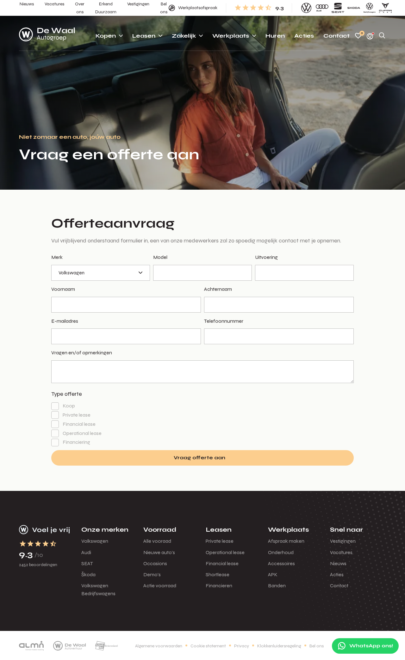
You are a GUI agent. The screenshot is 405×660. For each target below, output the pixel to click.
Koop (69, 406)
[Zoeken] (382, 36)
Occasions (155, 563)
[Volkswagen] (306, 8)
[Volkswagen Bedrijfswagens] (369, 8)
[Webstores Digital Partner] (47, 36)
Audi (86, 552)
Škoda (88, 574)
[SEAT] (338, 8)
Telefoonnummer (223, 321)
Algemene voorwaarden (158, 646)
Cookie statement (208, 646)
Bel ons (316, 646)
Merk (57, 257)
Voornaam (63, 289)
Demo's (152, 574)
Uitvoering (266, 257)
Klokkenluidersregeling (279, 646)
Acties (337, 574)
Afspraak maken (286, 541)
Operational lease (82, 433)
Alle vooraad (157, 541)
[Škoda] (353, 8)
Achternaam (218, 289)
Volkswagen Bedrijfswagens (98, 589)
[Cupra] (385, 8)
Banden (277, 586)
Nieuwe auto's (159, 552)
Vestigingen (343, 541)
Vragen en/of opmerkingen (81, 353)
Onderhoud (281, 552)
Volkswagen (94, 541)
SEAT (87, 563)
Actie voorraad (159, 586)
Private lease (76, 415)
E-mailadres (64, 321)
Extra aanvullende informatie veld (64, 232)
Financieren (219, 586)
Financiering (76, 442)
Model (160, 257)
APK (272, 574)
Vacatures (341, 552)
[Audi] (322, 8)
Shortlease (217, 574)
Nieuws (338, 563)
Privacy (241, 646)
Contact (339, 586)
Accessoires (281, 563)
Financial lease (79, 424)
